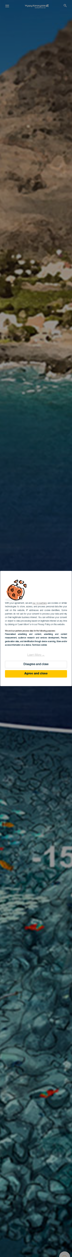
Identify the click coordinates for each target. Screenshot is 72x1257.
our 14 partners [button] (39, 603)
